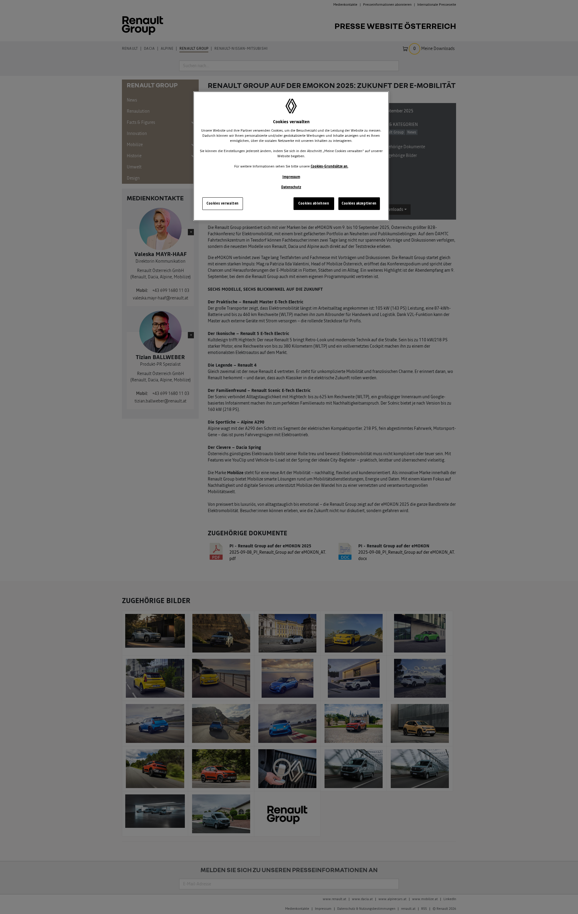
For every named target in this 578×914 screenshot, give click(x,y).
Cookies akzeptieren (359, 203)
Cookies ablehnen (313, 203)
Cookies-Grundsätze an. (329, 166)
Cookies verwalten (223, 203)
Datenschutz (291, 187)
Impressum (291, 176)
